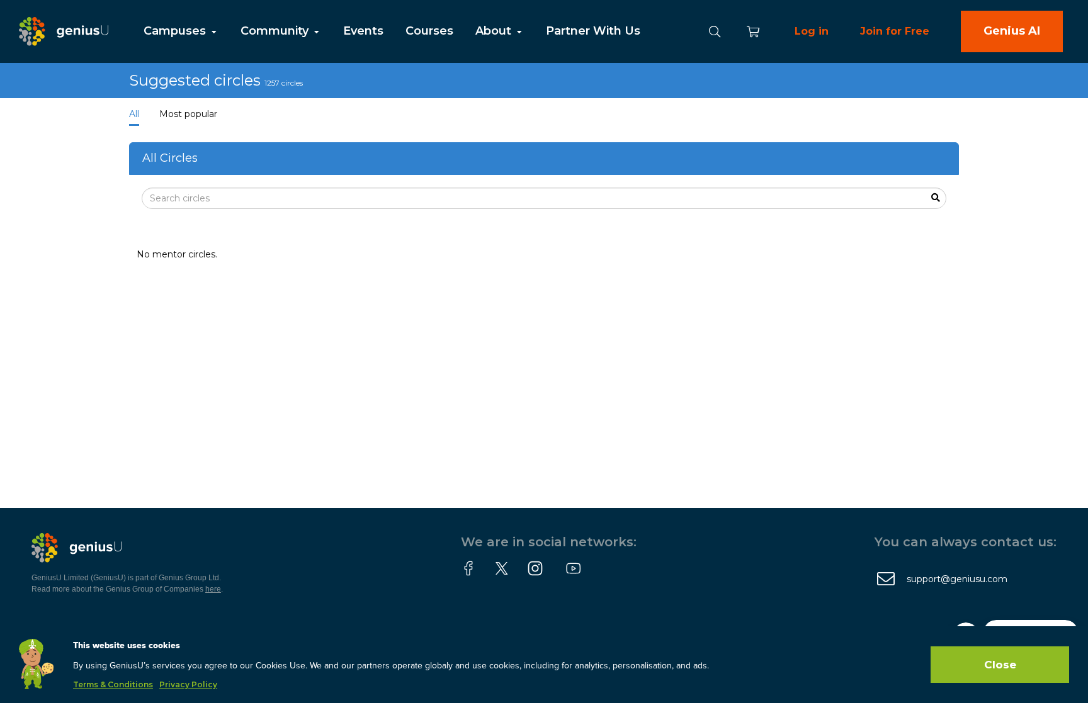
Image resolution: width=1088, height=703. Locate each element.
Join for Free (894, 31)
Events (363, 31)
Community (276, 31)
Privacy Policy (188, 684)
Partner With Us (593, 31)
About (494, 31)
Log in (812, 31)
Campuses (176, 31)
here (213, 589)
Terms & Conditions (113, 684)
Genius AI (1011, 31)
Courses (429, 31)
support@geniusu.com (957, 579)
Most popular (188, 114)
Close (1000, 664)
